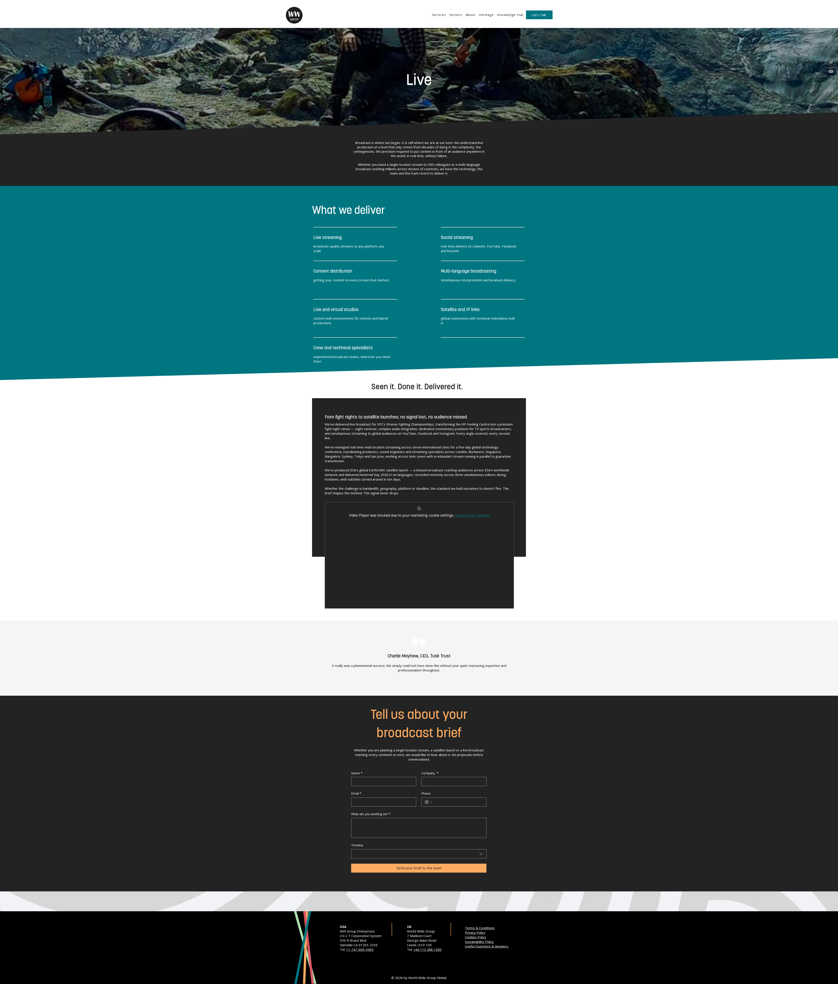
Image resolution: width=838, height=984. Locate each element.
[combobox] (418, 853)
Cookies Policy (475, 937)
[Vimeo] (831, 62)
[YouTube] (831, 71)
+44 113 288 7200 (427, 949)
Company (429, 773)
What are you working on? (371, 814)
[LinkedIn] (831, 90)
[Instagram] (831, 80)
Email (356, 793)
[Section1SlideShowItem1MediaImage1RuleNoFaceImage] (417, 685)
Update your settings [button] (472, 515)
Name (356, 773)
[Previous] (23, 658)
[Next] (815, 658)
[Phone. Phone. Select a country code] (428, 802)
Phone (426, 793)
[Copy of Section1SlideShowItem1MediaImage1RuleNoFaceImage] (421, 684)
